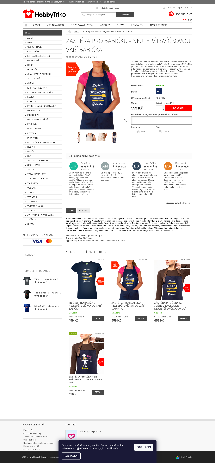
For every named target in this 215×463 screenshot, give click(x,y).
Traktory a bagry (37, 178)
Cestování (33, 51)
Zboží (36, 25)
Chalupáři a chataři (39, 74)
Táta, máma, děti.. (37, 174)
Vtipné (31, 210)
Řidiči (30, 151)
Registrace (186, 8)
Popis (71, 210)
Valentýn (32, 183)
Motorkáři (33, 115)
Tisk (143, 132)
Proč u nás (28, 430)
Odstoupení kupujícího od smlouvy (38, 443)
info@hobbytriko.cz (92, 431)
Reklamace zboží (31, 446)
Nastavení (71, 456)
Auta (30, 38)
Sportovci (33, 165)
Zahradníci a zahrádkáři (41, 215)
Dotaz (166, 132)
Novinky (105, 25)
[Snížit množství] (163, 109)
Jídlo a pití (33, 78)
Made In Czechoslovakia (41, 106)
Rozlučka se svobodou (41, 142)
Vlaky (30, 192)
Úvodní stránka (26, 25)
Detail (98, 318)
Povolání (32, 133)
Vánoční (32, 197)
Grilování (33, 60)
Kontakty (137, 25)
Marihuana (33, 110)
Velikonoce (34, 201)
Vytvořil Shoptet (185, 457)
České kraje (34, 47)
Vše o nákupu (55, 25)
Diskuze (83, 210)
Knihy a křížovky (37, 88)
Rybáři (31, 147)
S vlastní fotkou (37, 160)
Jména (31, 83)
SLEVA (120, 25)
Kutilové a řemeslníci (40, 92)
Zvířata (31, 219)
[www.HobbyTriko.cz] (44, 14)
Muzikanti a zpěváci (38, 119)
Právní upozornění (31, 449)
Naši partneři (158, 25)
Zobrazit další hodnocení (178, 203)
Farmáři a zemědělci (39, 56)
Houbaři (32, 69)
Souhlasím (144, 447)
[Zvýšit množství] (163, 107)
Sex (29, 156)
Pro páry (32, 138)
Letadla (32, 101)
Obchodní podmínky (32, 433)
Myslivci (32, 124)
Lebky (30, 97)
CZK (185, 20)
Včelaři (31, 188)
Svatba (31, 169)
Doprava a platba (82, 25)
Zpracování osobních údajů (35, 437)
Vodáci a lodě (35, 206)
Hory (30, 65)
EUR (190, 20)
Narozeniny (34, 128)
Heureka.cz (168, 230)
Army (30, 42)
